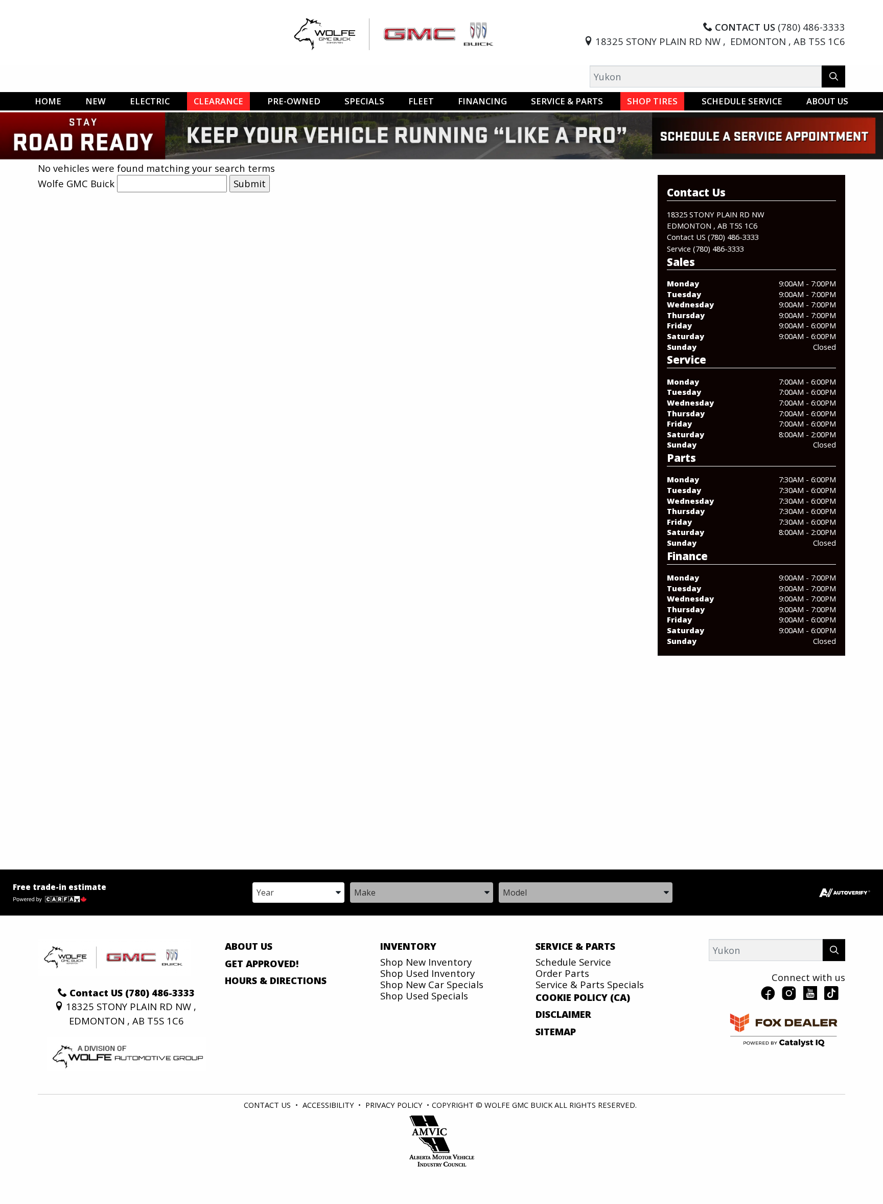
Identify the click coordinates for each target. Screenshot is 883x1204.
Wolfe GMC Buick (76, 183)
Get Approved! (262, 963)
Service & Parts (575, 946)
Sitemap (556, 1032)
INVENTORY (408, 946)
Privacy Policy (394, 1105)
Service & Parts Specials (590, 984)
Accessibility (328, 1105)
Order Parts (562, 973)
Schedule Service (573, 961)
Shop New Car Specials (431, 984)
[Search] (834, 76)
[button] (48, 101)
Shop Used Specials (424, 995)
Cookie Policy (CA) (583, 997)
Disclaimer (563, 1014)
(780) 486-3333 (733, 237)
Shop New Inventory (426, 961)
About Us (248, 946)
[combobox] (298, 891)
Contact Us (267, 1105)
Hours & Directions (276, 980)
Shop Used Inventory (427, 973)
